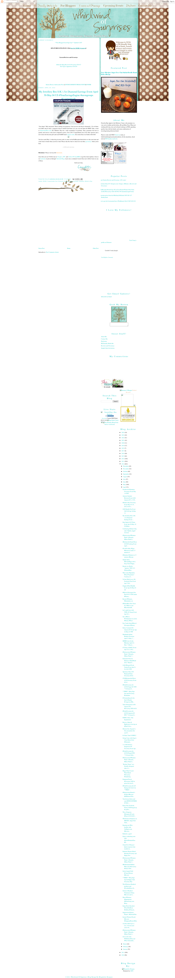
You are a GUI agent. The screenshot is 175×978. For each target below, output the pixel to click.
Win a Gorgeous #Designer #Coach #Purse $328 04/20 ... (129, 814)
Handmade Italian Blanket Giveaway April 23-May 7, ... (128, 636)
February (125, 946)
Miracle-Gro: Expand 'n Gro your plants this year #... (129, 731)
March (125, 944)
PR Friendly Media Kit (107, 343)
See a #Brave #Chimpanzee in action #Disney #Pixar (130, 618)
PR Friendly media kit (111, 139)
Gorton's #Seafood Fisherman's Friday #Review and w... (128, 893)
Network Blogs (60, 159)
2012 (123, 464)
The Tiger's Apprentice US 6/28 (68, 66)
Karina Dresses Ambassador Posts (55, 84)
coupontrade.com (52, 181)
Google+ (59, 157)
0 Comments (67, 179)
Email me (117, 135)
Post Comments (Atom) (52, 252)
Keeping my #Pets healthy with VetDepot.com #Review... (128, 828)
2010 (123, 955)
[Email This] (76, 179)
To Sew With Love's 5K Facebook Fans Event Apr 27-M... (129, 581)
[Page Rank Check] (112, 420)
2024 (123, 432)
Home (68, 248)
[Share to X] (80, 179)
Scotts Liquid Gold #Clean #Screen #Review (128, 873)
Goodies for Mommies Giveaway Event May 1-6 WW (129, 491)
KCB (132, 971)
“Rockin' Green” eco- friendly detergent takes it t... (128, 766)
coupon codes (71, 134)
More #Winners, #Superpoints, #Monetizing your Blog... (128, 900)
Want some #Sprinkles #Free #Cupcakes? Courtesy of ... (129, 575)
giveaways (88, 141)
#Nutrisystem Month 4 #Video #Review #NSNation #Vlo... (129, 794)
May (124, 484)
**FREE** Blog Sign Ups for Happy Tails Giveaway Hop (129, 879)
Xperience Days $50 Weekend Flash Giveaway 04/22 (128, 674)
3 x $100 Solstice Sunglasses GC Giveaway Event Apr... (129, 746)
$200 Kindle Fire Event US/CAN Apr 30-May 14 (129, 511)
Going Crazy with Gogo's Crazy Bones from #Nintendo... (129, 740)
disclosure (59, 153)
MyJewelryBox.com (45, 130)
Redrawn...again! (127, 834)
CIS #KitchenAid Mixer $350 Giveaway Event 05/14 (129, 680)
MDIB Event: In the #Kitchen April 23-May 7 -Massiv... (128, 643)
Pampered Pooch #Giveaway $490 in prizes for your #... (129, 781)
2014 (123, 459)
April (124, 487)
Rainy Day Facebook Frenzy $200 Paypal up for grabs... (130, 807)
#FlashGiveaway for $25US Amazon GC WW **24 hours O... (129, 713)
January (125, 949)
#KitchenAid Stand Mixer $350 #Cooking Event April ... (130, 544)
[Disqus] (68, 220)
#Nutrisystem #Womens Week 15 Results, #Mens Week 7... (129, 654)
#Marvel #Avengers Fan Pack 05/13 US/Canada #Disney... (130, 594)
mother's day (88, 181)
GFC (64, 157)
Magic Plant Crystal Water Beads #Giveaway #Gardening (128, 774)
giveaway (75, 181)
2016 (123, 453)
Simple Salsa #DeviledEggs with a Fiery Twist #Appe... (129, 561)
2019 (123, 445)
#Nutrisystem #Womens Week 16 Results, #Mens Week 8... (129, 537)
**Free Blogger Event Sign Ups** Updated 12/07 (68, 42)
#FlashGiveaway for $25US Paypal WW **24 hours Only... (129, 753)
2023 (123, 435)
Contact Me (104, 339)
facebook (42, 159)
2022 (123, 438)
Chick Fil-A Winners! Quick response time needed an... (129, 847)
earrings (66, 181)
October (125, 471)
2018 (123, 448)
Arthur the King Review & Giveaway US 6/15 (68, 64)
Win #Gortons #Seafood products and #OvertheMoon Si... (129, 886)
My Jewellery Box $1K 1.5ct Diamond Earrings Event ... (129, 517)
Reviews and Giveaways (107, 346)
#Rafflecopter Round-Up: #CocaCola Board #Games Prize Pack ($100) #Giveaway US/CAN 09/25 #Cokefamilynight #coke (117, 190)
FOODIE (88, 84)
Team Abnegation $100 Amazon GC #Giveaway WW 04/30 (130, 706)
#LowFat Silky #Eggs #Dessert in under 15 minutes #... (129, 550)
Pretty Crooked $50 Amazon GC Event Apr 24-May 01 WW (130, 630)
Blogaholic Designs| (106, 977)
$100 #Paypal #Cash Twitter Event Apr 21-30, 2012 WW (129, 667)
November (126, 469)
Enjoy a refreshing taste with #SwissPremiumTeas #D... (129, 839)
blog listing (104, 418)
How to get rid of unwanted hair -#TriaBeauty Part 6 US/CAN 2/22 (118, 201)
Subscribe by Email (106, 297)
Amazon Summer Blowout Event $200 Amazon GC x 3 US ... (129, 498)
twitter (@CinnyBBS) (74, 157)
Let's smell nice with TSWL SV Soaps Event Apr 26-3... (130, 612)
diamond (60, 181)
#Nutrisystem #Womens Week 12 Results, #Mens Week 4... (129, 932)
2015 (123, 456)
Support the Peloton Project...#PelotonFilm (129, 913)
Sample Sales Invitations (108, 348)
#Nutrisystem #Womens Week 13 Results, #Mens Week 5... (129, 860)
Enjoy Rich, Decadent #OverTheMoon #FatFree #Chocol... (129, 908)
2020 (123, 443)
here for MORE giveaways (78, 48)
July (124, 479)
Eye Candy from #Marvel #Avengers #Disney (130, 624)
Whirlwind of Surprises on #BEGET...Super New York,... (130, 820)
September (126, 474)
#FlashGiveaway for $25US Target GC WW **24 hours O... (130, 687)
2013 (123, 461)
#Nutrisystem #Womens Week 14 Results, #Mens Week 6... (129, 760)
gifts (71, 181)
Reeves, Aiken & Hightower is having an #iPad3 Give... (130, 724)
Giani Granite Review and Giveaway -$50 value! (113, 180)
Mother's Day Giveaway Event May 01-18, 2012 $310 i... (129, 504)
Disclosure (104, 341)
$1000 (45, 181)
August (125, 476)
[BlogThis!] (78, 179)
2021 (123, 440)
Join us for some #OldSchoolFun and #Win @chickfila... (129, 938)
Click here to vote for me (111, 423)
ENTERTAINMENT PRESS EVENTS (75, 84)
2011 (123, 952)
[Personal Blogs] (110, 416)
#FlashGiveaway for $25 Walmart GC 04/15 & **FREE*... (129, 788)
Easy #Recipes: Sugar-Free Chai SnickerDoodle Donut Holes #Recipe (119, 73)
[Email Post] (73, 179)
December (126, 466)
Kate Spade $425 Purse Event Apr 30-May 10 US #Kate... (129, 524)
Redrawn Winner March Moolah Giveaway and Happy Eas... (130, 853)
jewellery (81, 181)
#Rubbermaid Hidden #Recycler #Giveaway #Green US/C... (129, 866)
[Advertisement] (119, 273)
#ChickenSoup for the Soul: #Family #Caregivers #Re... (129, 700)
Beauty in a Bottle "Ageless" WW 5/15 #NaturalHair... (129, 568)
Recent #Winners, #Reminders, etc (128, 600)
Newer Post (41, 248)
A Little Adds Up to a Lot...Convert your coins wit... (128, 925)
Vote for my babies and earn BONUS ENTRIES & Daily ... (130, 801)
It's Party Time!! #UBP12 (129, 735)
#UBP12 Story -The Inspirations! (128, 719)
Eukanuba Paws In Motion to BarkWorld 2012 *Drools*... (129, 660)
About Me (104, 336)
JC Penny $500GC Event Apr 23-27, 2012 (129, 648)
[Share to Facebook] (82, 179)
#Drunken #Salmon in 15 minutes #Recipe (129, 556)
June (124, 482)
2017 (123, 451)
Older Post (96, 248)
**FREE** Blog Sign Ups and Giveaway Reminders (129, 693)
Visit (107, 257)
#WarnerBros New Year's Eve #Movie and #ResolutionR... (129, 605)
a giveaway (68, 147)
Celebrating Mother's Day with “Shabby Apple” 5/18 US (130, 531)
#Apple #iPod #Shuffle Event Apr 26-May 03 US (129, 588)
